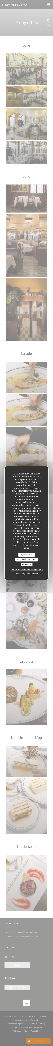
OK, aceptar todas (26, 555)
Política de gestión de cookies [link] (27, 573)
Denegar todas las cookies (26, 560)
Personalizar (26, 564)
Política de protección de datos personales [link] (27, 569)
